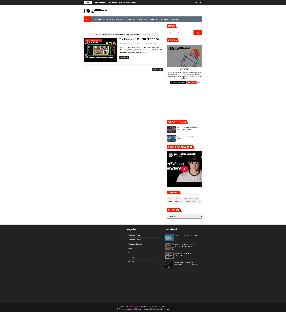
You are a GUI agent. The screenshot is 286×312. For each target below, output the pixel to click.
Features (141, 19)
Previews (130, 19)
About (175, 19)
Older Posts (157, 70)
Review (188, 202)
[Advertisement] (110, 27)
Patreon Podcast (135, 253)
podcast (197, 202)
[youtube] (196, 2)
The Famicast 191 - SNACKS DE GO (139, 39)
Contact (165, 19)
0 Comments (151, 43)
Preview (178, 202)
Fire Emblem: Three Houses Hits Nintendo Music (115, 2)
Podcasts (97, 19)
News (109, 19)
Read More (124, 57)
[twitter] (200, 2)
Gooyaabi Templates (158, 306)
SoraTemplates (134, 306)
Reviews (119, 19)
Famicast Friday (134, 235)
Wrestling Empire (94, 40)
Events (153, 19)
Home (87, 19)
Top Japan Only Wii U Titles (186, 235)
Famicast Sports (191, 198)
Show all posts (145, 34)
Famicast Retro (174, 198)
